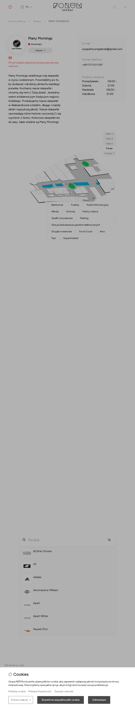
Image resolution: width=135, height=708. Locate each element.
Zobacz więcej (19, 699)
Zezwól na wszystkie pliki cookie (60, 699)
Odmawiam (99, 699)
